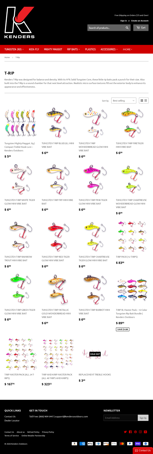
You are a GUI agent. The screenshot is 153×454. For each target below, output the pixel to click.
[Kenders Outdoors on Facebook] (130, 432)
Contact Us (10, 416)
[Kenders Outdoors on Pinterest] (135, 432)
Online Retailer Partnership (33, 435)
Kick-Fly (34, 49)
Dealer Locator (12, 420)
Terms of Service (11, 435)
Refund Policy (33, 432)
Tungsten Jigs (13, 49)
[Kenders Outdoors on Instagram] (140, 432)
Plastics (90, 49)
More (127, 49)
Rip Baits (72, 49)
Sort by (105, 100)
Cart (143, 27)
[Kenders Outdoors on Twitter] (125, 432)
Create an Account (140, 20)
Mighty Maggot (53, 49)
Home (7, 57)
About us (21, 432)
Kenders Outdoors (19, 443)
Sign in (123, 20)
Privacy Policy (48, 432)
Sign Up (143, 417)
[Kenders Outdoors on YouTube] (145, 432)
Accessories (108, 49)
